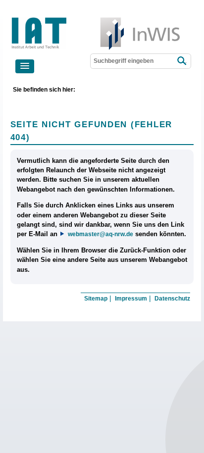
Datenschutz (172, 299)
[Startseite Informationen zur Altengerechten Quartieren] (74, 19)
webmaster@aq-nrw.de (100, 234)
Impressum (131, 299)
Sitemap (95, 299)
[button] (24, 66)
